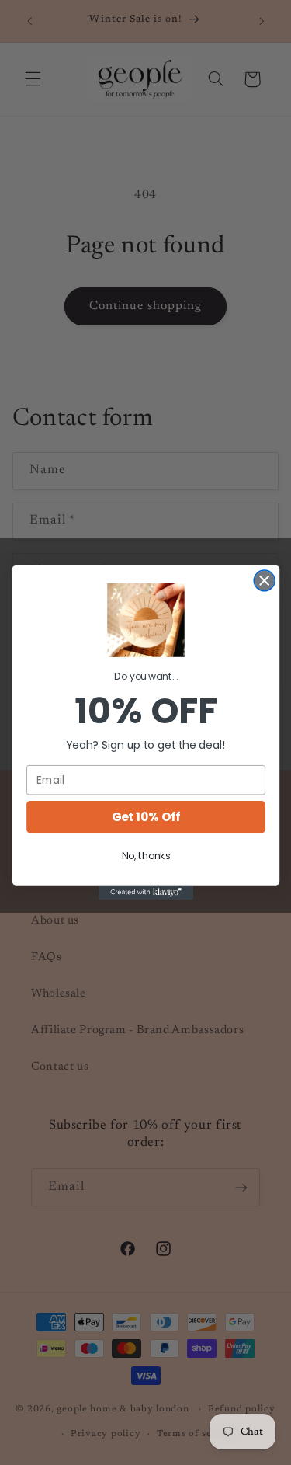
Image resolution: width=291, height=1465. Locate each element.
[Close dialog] (264, 580)
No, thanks (145, 856)
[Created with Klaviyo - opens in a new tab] (145, 893)
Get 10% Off (145, 817)
